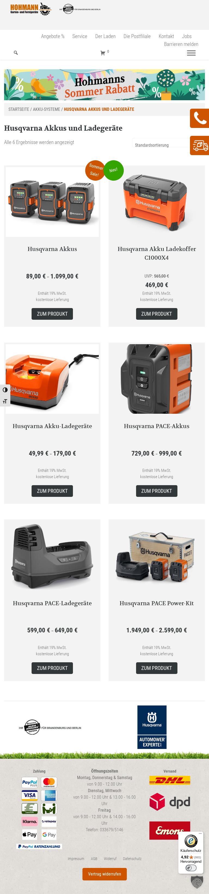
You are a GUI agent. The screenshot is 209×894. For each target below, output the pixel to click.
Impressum (76, 859)
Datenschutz (132, 859)
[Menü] (191, 52)
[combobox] (169, 143)
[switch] (191, 868)
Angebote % (52, 36)
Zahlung (39, 771)
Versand (170, 771)
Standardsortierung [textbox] (152, 145)
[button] (197, 882)
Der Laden (105, 36)
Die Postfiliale (137, 36)
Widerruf (110, 859)
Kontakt (166, 36)
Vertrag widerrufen (104, 874)
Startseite (18, 109)
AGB (94, 859)
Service (79, 36)
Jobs (187, 36)
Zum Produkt (52, 314)
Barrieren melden (181, 44)
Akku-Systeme (46, 109)
